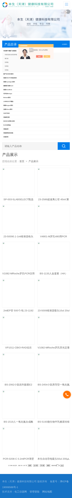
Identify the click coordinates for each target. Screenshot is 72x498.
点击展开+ (65, 44)
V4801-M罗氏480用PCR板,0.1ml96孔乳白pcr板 (53, 237)
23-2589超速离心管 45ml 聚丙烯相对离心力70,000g (53, 200)
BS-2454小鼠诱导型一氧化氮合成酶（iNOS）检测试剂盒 (54, 385)
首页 (21, 161)
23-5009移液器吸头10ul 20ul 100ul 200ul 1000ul (53, 311)
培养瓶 (6, 62)
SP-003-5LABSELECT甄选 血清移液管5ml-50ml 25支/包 (18, 200)
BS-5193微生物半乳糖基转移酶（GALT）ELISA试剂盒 (54, 422)
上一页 (36, 465)
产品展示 (33, 161)
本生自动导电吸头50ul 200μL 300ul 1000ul (53, 459)
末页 (48, 465)
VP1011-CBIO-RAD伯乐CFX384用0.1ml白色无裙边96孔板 (18, 348)
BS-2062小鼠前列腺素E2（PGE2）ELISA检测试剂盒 (18, 385)
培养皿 (6, 66)
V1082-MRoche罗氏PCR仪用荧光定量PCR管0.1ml (18, 274)
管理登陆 (34, 491)
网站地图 (47, 491)
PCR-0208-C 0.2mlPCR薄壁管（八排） (18, 459)
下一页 (42, 465)
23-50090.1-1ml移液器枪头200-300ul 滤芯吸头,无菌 (18, 237)
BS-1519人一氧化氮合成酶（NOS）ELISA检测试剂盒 (18, 422)
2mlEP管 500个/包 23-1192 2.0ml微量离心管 (18, 311)
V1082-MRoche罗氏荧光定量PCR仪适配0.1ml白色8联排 (54, 348)
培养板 (6, 70)
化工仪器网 (20, 491)
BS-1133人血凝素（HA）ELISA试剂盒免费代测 (53, 274)
